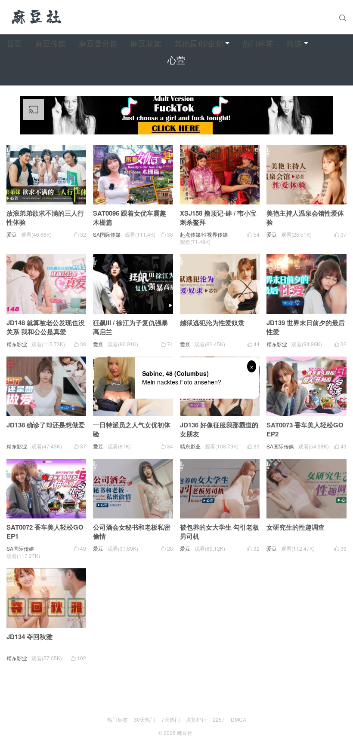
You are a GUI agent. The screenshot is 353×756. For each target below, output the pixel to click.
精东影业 (16, 344)
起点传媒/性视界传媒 (204, 234)
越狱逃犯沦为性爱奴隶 (212, 322)
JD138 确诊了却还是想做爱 (45, 425)
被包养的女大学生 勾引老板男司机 (219, 531)
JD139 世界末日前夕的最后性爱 (305, 327)
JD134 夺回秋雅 (29, 636)
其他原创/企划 (198, 43)
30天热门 (144, 719)
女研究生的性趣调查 (295, 527)
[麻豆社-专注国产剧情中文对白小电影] (37, 17)
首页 (14, 43)
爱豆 (11, 234)
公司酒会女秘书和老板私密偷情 (131, 531)
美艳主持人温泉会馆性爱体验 (305, 217)
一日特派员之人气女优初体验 (131, 429)
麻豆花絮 (145, 43)
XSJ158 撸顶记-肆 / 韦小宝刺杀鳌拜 (218, 217)
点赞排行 (196, 719)
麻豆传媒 (50, 43)
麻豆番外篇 (98, 43)
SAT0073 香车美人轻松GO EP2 (305, 429)
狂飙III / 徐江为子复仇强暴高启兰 (130, 327)
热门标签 (257, 43)
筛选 (294, 43)
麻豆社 (184, 732)
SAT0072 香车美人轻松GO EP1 (45, 531)
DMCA (238, 719)
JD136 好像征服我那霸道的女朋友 (219, 429)
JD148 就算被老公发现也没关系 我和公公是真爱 (45, 327)
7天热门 (170, 719)
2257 (219, 719)
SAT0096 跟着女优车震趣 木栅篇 (129, 217)
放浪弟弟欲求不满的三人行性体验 (45, 217)
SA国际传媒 (107, 234)
